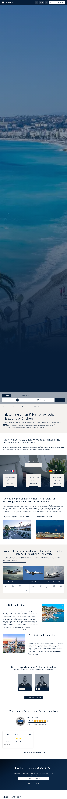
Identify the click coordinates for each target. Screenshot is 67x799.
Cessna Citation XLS (54, 582)
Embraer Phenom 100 (13, 582)
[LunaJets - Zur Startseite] (9, 2)
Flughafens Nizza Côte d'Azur (21, 506)
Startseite (5, 406)
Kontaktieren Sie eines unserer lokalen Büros (14, 562)
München (5, 424)
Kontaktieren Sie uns (33, 697)
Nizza (58, 422)
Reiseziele (25, 406)
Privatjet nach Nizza (14, 605)
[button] (41, 2)
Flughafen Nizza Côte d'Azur (16, 517)
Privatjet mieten (15, 406)
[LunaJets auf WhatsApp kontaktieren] (46, 2)
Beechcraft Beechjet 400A (33, 582)
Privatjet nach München (42, 635)
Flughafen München (30, 508)
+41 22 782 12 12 (33, 783)
